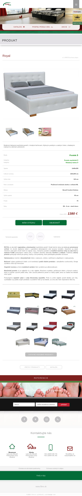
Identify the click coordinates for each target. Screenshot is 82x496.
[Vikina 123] (13, 315)
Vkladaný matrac (71, 162)
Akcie (64, 27)
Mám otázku (28, 223)
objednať (54, 223)
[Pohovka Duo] (31, 299)
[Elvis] (50, 315)
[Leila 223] (13, 331)
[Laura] (68, 299)
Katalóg (18, 27)
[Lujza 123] (31, 331)
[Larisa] (50, 299)
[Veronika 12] (31, 315)
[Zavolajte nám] (58, 419)
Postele (73, 155)
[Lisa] (59, 347)
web (54, 494)
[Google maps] (35, 419)
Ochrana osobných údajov (55, 468)
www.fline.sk (41, 486)
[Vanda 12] (22, 347)
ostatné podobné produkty (40, 354)
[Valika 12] (13, 299)
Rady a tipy (41, 476)
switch (48, 494)
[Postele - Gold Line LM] (77, 17)
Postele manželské (70, 160)
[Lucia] (41, 347)
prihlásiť (64, 404)
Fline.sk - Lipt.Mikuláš (37, 494)
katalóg (54, 367)
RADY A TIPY (77, 23)
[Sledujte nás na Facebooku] (24, 419)
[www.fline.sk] (7, 7)
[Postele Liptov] (77, 12)
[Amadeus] (68, 315)
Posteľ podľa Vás (41, 27)
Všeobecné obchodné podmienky (29, 468)
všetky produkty (32, 367)
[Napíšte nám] (47, 419)
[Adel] (68, 331)
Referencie (41, 378)
